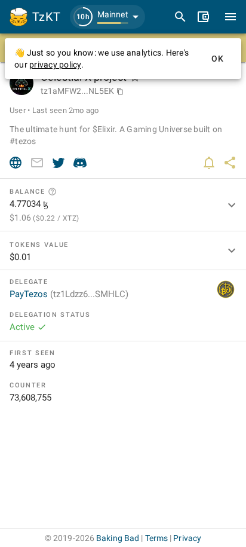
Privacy (187, 538)
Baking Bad (117, 538)
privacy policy (55, 64)
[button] (107, 17)
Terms (156, 538)
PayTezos (69, 294)
